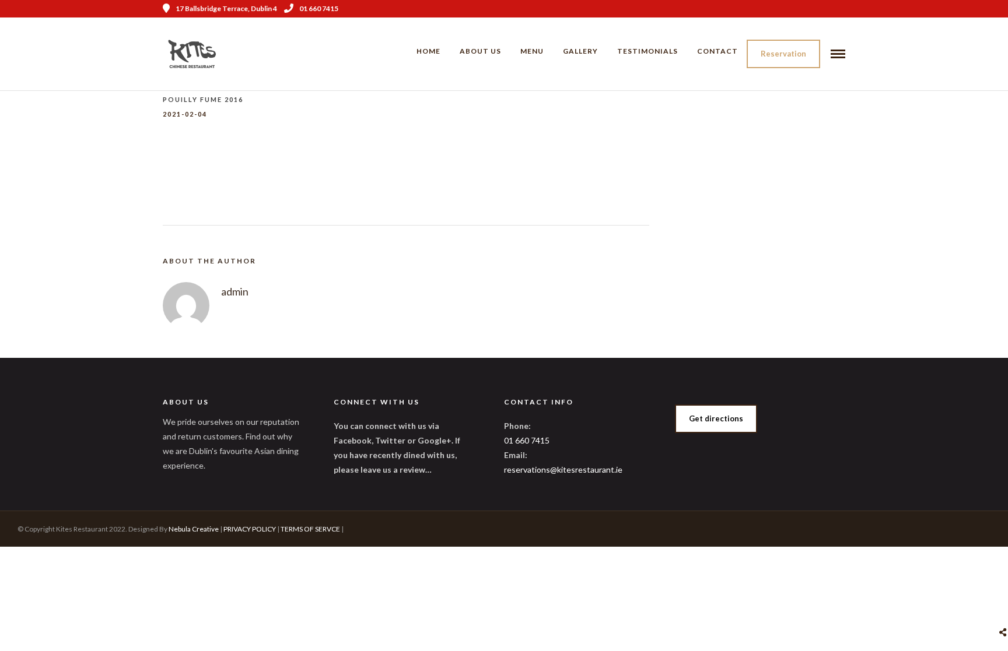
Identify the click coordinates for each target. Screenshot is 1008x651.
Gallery (580, 51)
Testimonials (647, 51)
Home (428, 51)
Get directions (716, 418)
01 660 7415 (318, 8)
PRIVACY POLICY (249, 529)
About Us (480, 51)
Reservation (783, 53)
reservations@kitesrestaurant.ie (563, 469)
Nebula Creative (194, 529)
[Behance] (841, 8)
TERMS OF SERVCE (310, 529)
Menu (532, 51)
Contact (717, 51)
